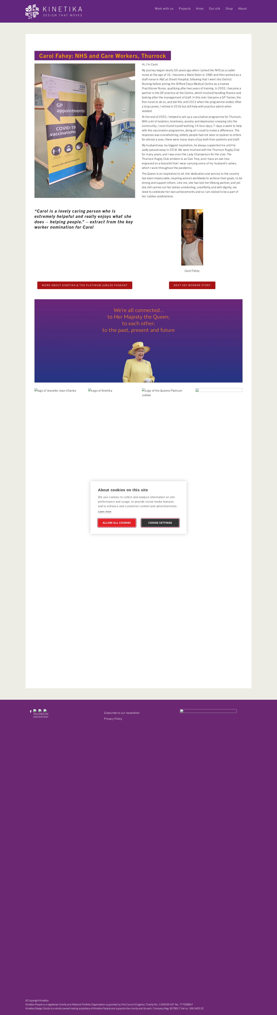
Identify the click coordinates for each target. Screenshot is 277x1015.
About (242, 8)
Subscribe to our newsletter (122, 712)
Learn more (104, 511)
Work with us (164, 8)
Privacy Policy (113, 718)
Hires (200, 8)
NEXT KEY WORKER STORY (192, 285)
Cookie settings (160, 522)
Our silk (214, 8)
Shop (229, 8)
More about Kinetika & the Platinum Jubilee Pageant (85, 285)
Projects (185, 8)
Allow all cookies (117, 522)
